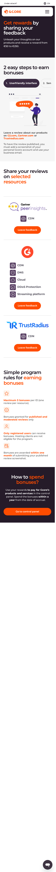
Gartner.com (25, 135)
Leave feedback (27, 229)
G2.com (12, 135)
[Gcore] (12, 12)
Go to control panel (27, 511)
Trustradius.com (14, 138)
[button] (21, 83)
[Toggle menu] (47, 11)
